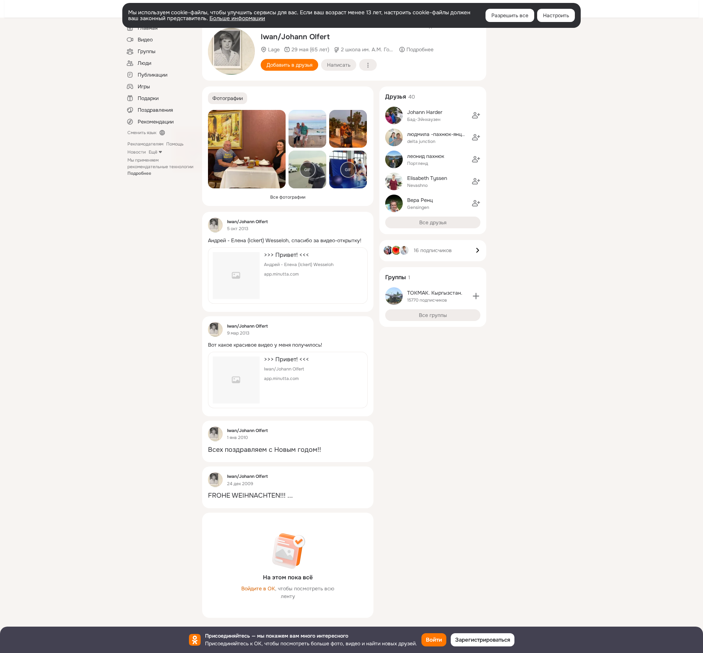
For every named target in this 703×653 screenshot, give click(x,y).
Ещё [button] (153, 152)
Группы (395, 277)
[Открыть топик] (288, 240)
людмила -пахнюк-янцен (437, 134)
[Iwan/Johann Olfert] (215, 225)
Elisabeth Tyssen (427, 178)
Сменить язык (141, 133)
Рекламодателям (145, 144)
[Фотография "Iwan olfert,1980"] (231, 51)
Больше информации (237, 18)
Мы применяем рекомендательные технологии (160, 166)
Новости (136, 152)
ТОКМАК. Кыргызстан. (434, 292)
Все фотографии (287, 197)
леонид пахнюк (425, 156)
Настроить (556, 15)
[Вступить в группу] (476, 296)
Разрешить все (509, 15)
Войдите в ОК (258, 588)
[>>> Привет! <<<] (287, 275)
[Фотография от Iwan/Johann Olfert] (247, 149)
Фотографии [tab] (227, 98)
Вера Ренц (420, 200)
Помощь (174, 144)
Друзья (395, 96)
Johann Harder (424, 112)
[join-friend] (476, 115)
